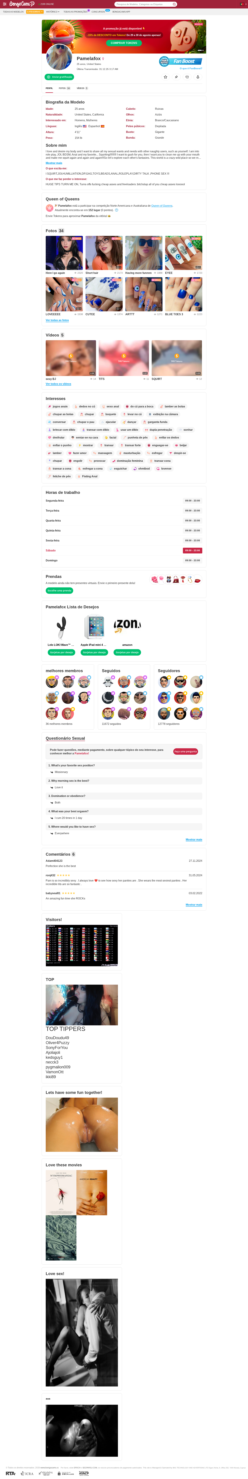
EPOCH (77, 1468)
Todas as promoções (75, 12)
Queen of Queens (161, 205)
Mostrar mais (54, 163)
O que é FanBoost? (191, 68)
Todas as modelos (13, 12)
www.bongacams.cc (49, 1468)
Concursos (98, 12)
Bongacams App (121, 12)
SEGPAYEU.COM (89, 1468)
